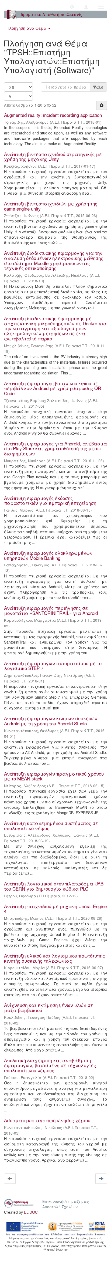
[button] (72, 6)
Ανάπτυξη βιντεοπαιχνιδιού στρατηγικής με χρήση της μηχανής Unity (53, 157)
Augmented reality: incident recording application (53, 114)
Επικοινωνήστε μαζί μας (65, 1201)
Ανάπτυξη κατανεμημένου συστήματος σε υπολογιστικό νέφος (51, 825)
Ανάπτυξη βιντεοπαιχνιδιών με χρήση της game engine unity (50, 206)
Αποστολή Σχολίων (60, 1206)
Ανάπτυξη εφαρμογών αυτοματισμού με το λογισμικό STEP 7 (53, 666)
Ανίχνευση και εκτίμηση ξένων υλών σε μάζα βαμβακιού (48, 1007)
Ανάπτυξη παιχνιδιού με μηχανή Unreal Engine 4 (55, 909)
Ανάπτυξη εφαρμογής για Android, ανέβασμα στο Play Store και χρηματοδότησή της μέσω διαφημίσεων (55, 448)
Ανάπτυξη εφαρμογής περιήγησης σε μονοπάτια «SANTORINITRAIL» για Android (51, 610)
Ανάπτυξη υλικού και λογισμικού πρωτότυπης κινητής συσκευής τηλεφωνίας (54, 958)
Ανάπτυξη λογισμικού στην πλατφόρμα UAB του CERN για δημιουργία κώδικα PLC (53, 886)
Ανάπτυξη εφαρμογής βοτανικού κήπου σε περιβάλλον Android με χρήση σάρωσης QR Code (52, 388)
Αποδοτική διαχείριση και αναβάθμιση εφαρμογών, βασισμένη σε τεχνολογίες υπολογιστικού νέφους (50, 1065)
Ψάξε (98, 87)
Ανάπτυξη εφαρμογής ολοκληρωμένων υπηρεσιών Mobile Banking (48, 555)
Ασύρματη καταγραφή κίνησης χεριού (47, 1120)
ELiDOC (31, 1212)
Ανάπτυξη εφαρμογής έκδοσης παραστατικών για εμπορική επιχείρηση (50, 500)
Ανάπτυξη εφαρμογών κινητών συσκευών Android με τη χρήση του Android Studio (50, 721)
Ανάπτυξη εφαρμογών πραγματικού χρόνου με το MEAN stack (54, 776)
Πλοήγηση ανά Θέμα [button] (27, 28)
